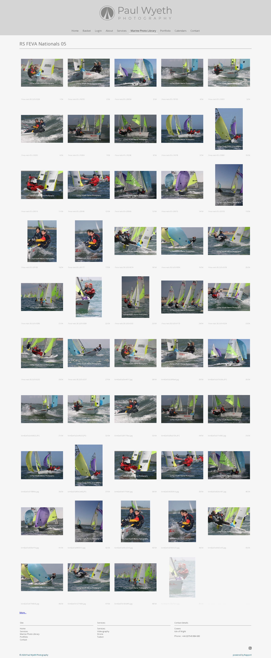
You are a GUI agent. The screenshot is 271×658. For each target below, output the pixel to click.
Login (98, 30)
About (109, 30)
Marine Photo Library (143, 30)
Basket (87, 30)
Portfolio (165, 30)
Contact (195, 30)
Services (122, 30)
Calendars (180, 30)
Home (75, 30)
